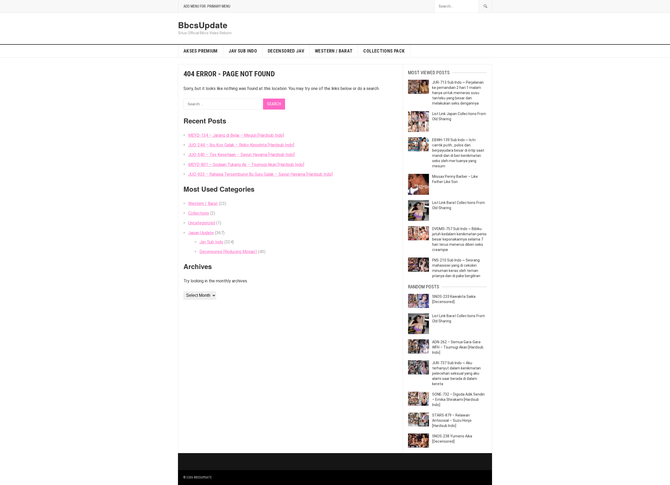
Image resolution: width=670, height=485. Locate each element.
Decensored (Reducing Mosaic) (228, 251)
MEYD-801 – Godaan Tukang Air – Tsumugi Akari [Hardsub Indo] (246, 164)
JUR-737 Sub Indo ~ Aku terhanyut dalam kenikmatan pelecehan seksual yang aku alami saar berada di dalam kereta (456, 373)
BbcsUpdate (202, 25)
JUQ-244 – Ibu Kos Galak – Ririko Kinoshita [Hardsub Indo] (241, 144)
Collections (198, 213)
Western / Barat (334, 51)
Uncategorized (201, 222)
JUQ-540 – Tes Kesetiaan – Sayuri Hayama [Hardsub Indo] (241, 154)
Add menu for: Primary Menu (206, 6)
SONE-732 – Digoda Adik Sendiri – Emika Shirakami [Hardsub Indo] (458, 399)
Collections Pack (384, 51)
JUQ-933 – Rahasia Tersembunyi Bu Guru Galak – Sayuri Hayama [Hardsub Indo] (260, 174)
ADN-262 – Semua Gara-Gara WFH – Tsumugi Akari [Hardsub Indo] (457, 347)
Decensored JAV (286, 51)
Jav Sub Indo (242, 51)
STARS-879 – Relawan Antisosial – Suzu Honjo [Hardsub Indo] (452, 420)
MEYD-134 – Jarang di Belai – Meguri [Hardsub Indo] (236, 135)
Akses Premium (200, 51)
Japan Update (201, 232)
